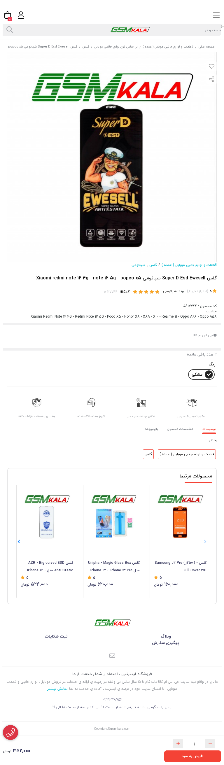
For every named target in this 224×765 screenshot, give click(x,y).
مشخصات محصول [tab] (180, 429)
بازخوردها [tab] (151, 429)
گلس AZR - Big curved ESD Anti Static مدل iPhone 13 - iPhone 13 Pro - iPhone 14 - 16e (47, 567)
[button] (19, 541)
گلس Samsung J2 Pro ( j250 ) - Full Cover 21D (180, 566)
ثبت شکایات (56, 636)
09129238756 (112, 699)
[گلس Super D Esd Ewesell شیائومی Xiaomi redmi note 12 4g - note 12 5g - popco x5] (112, 623)
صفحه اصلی (206, 46)
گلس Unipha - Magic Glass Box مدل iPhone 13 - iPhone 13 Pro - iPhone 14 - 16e (114, 567)
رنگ (212, 364)
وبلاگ (166, 636)
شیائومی (138, 265)
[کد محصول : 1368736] (114, 514)
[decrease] (210, 743)
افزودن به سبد (192, 756)
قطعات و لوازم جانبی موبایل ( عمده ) (168, 46)
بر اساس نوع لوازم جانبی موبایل (116, 46)
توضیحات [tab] (209, 429)
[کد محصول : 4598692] (47, 514)
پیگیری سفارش (165, 642)
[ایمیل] (112, 656)
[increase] (178, 743)
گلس (85, 46)
